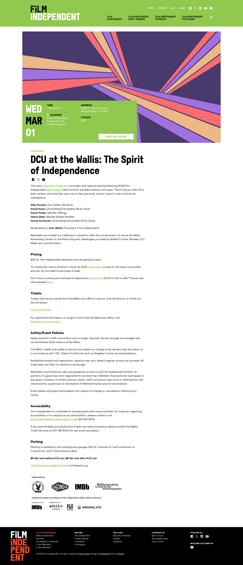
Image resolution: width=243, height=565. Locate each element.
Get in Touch (157, 535)
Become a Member (121, 535)
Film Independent (82, 535)
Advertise (117, 541)
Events (151, 8)
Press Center (158, 541)
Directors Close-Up (56, 185)
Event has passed (116, 136)
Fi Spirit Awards (82, 538)
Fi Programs (80, 544)
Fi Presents (80, 541)
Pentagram (105, 554)
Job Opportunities (160, 538)
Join (173, 8)
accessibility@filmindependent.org (52, 419)
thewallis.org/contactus (45, 321)
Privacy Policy (84, 554)
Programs (37, 151)
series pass (95, 266)
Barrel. (121, 554)
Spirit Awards (54, 189)
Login (182, 8)
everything (96, 278)
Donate (162, 8)
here (50, 282)
